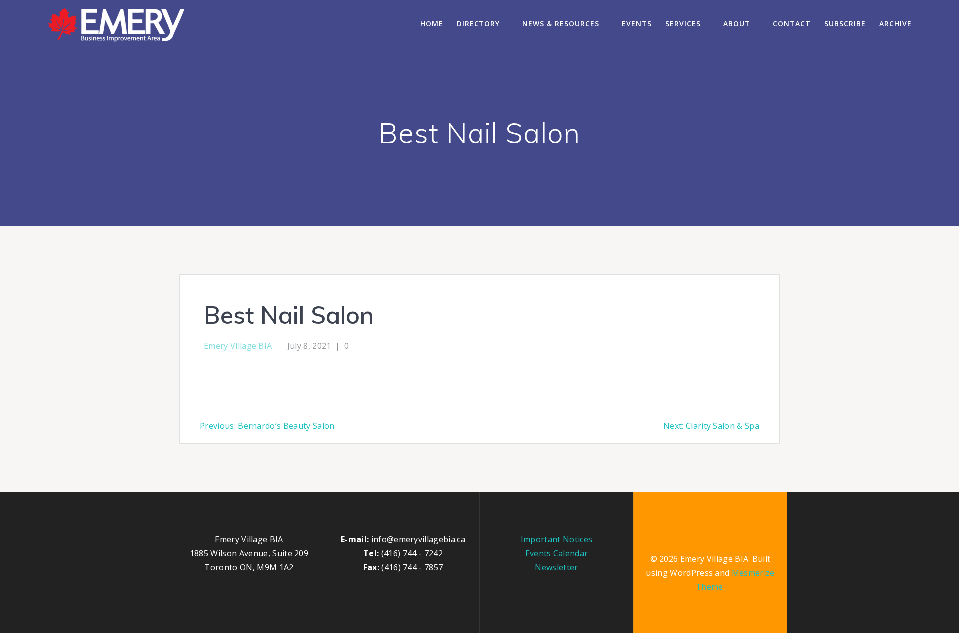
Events (637, 23)
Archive (895, 23)
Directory (478, 23)
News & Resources (560, 23)
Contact (792, 23)
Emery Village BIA (238, 345)
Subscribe (845, 23)
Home (431, 23)
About (736, 23)
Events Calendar (556, 553)
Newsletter (556, 567)
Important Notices (556, 539)
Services (683, 23)
